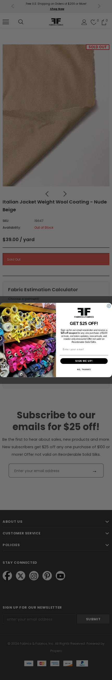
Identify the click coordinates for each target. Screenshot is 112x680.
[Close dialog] (108, 306)
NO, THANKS (84, 370)
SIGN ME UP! (84, 361)
